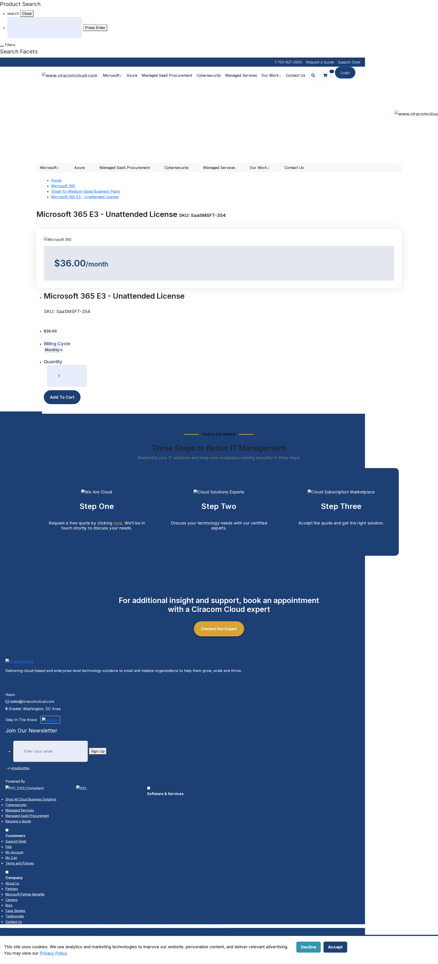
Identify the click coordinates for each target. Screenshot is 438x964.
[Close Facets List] (2, 46)
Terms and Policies (19, 863)
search (13, 13)
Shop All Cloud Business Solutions (30, 799)
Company (14, 877)
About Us (12, 883)
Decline (308, 946)
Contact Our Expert (219, 629)
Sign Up (98, 751)
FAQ (8, 847)
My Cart (11, 858)
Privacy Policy (53, 953)
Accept (335, 946)
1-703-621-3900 (288, 62)
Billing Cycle (57, 343)
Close (27, 13)
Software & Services (165, 793)
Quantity (53, 361)
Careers (11, 900)
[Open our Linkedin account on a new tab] (50, 720)
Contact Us (295, 75)
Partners (11, 889)
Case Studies (15, 911)
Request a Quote (320, 62)
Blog (8, 905)
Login (345, 72)
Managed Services (241, 75)
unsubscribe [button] (20, 768)
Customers (15, 835)
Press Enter (95, 27)
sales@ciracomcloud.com (32, 701)
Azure (132, 75)
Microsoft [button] (111, 75)
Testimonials (14, 916)
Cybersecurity (209, 75)
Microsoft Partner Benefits (25, 894)
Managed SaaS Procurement (167, 75)
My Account (14, 852)
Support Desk (349, 62)
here (118, 523)
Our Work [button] (270, 75)
